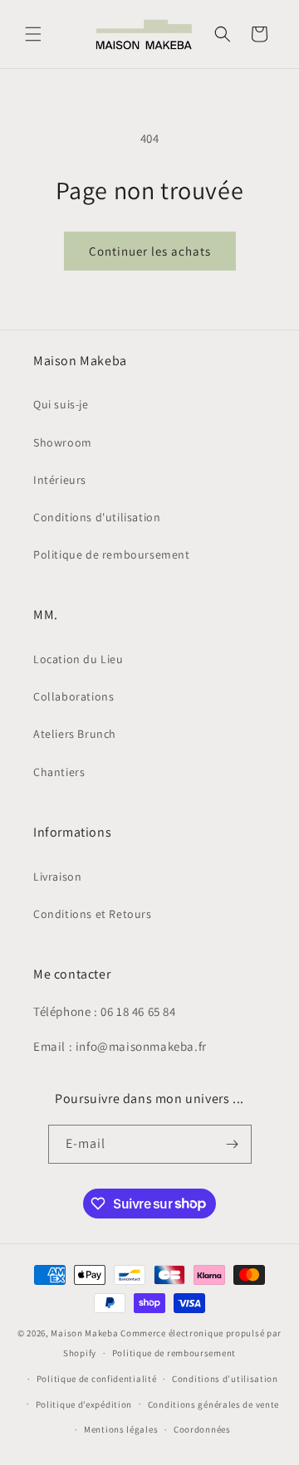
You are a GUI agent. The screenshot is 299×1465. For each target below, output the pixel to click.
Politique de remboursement (111, 554)
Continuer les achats (150, 251)
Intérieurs (59, 479)
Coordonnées (202, 1429)
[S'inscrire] (232, 1144)
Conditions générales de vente (213, 1404)
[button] (33, 34)
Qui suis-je (61, 404)
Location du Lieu (78, 659)
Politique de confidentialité (97, 1378)
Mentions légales (121, 1429)
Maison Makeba (84, 1333)
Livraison (57, 876)
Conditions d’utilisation (225, 1378)
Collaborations (73, 696)
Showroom (62, 442)
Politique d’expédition (84, 1404)
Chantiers (59, 771)
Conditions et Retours (92, 913)
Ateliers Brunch (74, 733)
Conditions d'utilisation (96, 517)
